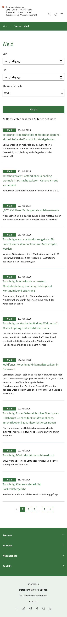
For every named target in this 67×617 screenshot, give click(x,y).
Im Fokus (17, 545)
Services (17, 535)
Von (5, 54)
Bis (4, 70)
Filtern (33, 109)
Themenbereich (12, 86)
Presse (17, 26)
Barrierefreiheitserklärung (33, 595)
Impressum (33, 583)
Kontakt (16, 565)
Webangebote (19, 555)
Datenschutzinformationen (33, 589)
